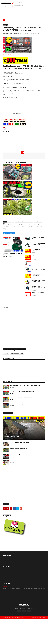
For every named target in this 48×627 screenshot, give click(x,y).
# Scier (15, 226)
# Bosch (24, 221)
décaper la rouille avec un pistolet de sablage (19, 442)
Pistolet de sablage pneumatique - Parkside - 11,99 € (38, 269)
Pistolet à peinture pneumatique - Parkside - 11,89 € (38, 263)
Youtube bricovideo (20, 4)
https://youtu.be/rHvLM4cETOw (17, 54)
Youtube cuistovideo (17, 5)
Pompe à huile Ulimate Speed (16, 460)
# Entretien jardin (6, 224)
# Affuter (16, 221)
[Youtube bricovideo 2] (7, 6)
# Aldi (13, 221)
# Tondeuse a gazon (30, 226)
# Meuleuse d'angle (17, 224)
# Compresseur (30, 221)
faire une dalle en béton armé (11, 436)
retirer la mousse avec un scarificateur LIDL (19, 448)
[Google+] (14, 6)
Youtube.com (5, 571)
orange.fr (4, 577)
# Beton (20, 221)
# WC (4, 229)
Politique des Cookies (36, 617)
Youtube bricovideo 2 (28, 4)
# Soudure (23, 226)
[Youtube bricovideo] (5, 6)
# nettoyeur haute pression (34, 224)
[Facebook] (10, 6)
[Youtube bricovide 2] (20, 611)
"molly (4, 454)
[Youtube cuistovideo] (9, 6)
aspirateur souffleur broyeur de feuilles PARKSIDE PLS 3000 (25, 404)
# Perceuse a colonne (6, 226)
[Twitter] (12, 6)
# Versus (36, 226)
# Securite (18, 226)
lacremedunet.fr (6, 579)
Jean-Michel (5, 256)
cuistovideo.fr (5, 563)
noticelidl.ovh (5, 561)
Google (4, 569)
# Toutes (9, 221)
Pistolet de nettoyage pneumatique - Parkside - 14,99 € (38, 257)
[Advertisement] (23, 13)
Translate (11, 309)
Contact (15, 4)
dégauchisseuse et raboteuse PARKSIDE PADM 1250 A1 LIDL (25, 385)
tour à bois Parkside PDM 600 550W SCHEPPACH (22, 391)
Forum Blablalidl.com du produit (17, 353)
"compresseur (5, 442)
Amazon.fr (5, 586)
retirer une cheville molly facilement (17, 454)
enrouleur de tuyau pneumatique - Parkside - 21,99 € (38, 287)
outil (5, 238)
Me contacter (42, 617)
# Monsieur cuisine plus (25, 224)
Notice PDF (6, 353)
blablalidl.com (5, 559)
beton (6, 434)
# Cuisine (35, 221)
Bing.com (4, 573)
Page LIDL (23, 5)
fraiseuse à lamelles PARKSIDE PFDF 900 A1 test (22, 398)
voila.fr (4, 575)
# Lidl (11, 224)
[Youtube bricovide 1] (18, 611)
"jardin (4, 448)
